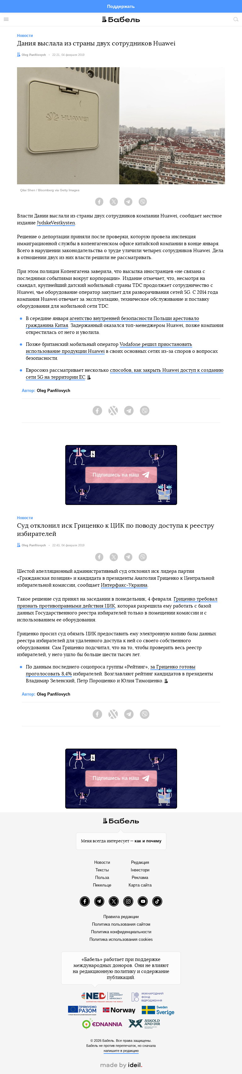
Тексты (102, 870)
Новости (102, 862)
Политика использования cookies (121, 939)
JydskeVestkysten (56, 223)
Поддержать (121, 6)
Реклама (140, 877)
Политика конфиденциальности (121, 931)
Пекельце (102, 885)
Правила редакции (121, 916)
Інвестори (140, 870)
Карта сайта (140, 885)
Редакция (140, 862)
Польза (102, 877)
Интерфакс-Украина (124, 585)
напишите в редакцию (121, 1051)
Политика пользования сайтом (121, 924)
